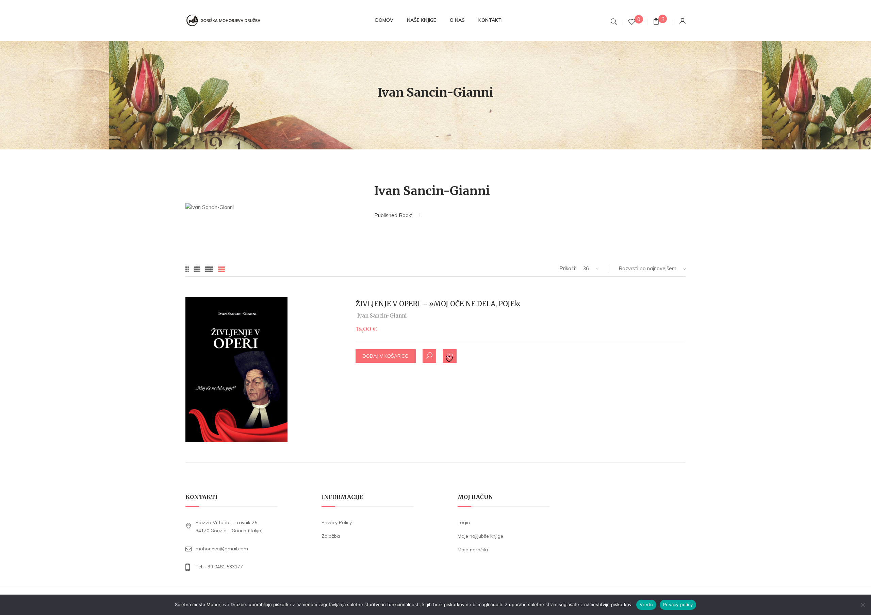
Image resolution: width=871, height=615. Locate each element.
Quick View (429, 356)
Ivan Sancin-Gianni (382, 315)
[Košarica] (656, 22)
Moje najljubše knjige (480, 536)
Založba (331, 536)
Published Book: (393, 215)
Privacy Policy (337, 522)
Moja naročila (473, 550)
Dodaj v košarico (386, 356)
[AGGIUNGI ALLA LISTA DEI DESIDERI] (450, 356)
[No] (862, 604)
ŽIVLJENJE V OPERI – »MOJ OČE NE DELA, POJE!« (438, 304)
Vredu (646, 604)
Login (464, 522)
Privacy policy (678, 604)
